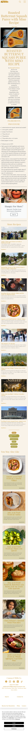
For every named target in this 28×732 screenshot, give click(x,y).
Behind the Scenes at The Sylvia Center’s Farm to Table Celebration (13, 268)
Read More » (3, 249)
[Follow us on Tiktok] (22, 683)
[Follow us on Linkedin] (18, 683)
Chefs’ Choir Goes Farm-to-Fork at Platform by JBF (11, 242)
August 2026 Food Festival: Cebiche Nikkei (13, 319)
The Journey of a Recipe (8, 343)
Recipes (14, 432)
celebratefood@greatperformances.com (14, 686)
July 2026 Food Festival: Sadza (14, 513)
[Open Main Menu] (24, 2)
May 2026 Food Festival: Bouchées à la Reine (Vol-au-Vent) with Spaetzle (14, 585)
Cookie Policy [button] (11, 717)
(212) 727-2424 (14, 684)
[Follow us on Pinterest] (14, 683)
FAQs (18, 705)
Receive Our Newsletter (8, 705)
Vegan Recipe (14, 446)
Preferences (14, 728)
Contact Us (20, 696)
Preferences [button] (17, 719)
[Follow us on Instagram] (10, 683)
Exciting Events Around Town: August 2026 (13, 421)
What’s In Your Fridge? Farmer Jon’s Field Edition (13, 368)
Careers (24, 705)
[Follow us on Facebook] (6, 683)
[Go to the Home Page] (4, 1)
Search (7, 696)
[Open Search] (20, 2)
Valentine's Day (14, 444)
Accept (14, 723)
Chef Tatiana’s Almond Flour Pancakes (14, 621)
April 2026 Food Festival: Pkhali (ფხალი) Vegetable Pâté (14, 657)
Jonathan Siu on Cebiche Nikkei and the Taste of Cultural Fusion (12, 293)
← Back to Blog (14, 26)
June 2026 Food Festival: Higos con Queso (14, 548)
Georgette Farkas (15, 68)
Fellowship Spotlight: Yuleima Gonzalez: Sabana (12, 394)
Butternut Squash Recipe (12, 436)
